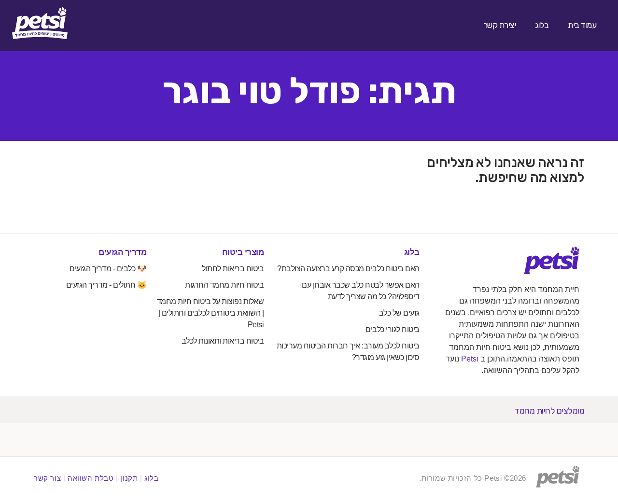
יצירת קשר (499, 25)
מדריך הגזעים (122, 252)
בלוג (541, 25)
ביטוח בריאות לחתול (233, 268)
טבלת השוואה (91, 478)
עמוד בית (582, 25)
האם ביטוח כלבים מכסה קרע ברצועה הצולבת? (348, 268)
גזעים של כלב (399, 313)
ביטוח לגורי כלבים (392, 329)
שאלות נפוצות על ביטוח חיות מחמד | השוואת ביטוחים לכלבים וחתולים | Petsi (210, 313)
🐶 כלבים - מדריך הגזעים (108, 268)
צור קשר (47, 478)
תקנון (129, 478)
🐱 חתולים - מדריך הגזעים (106, 285)
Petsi (469, 359)
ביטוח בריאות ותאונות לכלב (223, 341)
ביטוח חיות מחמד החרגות (224, 285)
